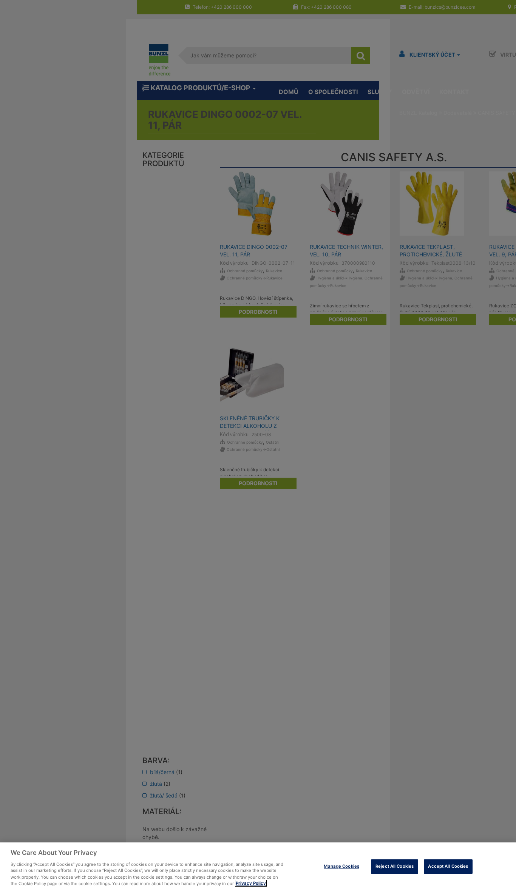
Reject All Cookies (394, 866)
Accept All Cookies (448, 866)
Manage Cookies (341, 866)
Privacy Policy (251, 883)
